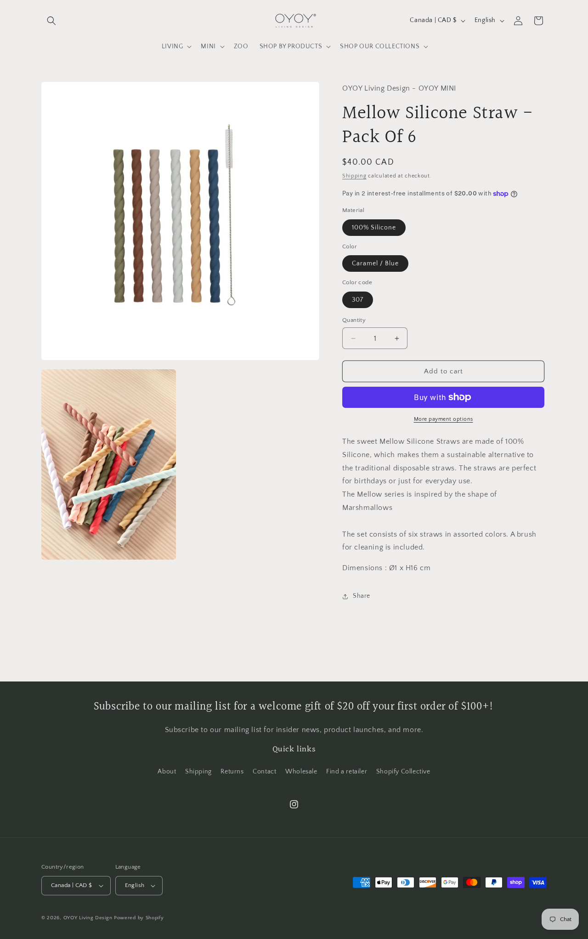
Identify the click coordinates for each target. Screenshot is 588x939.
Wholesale (301, 771)
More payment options (443, 419)
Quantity (354, 320)
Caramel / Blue (375, 263)
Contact (264, 771)
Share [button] (361, 596)
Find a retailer (346, 771)
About (167, 771)
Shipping (354, 176)
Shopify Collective (403, 771)
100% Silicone (374, 227)
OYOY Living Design (88, 918)
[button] (51, 21)
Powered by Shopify (139, 918)
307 (357, 299)
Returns (231, 771)
